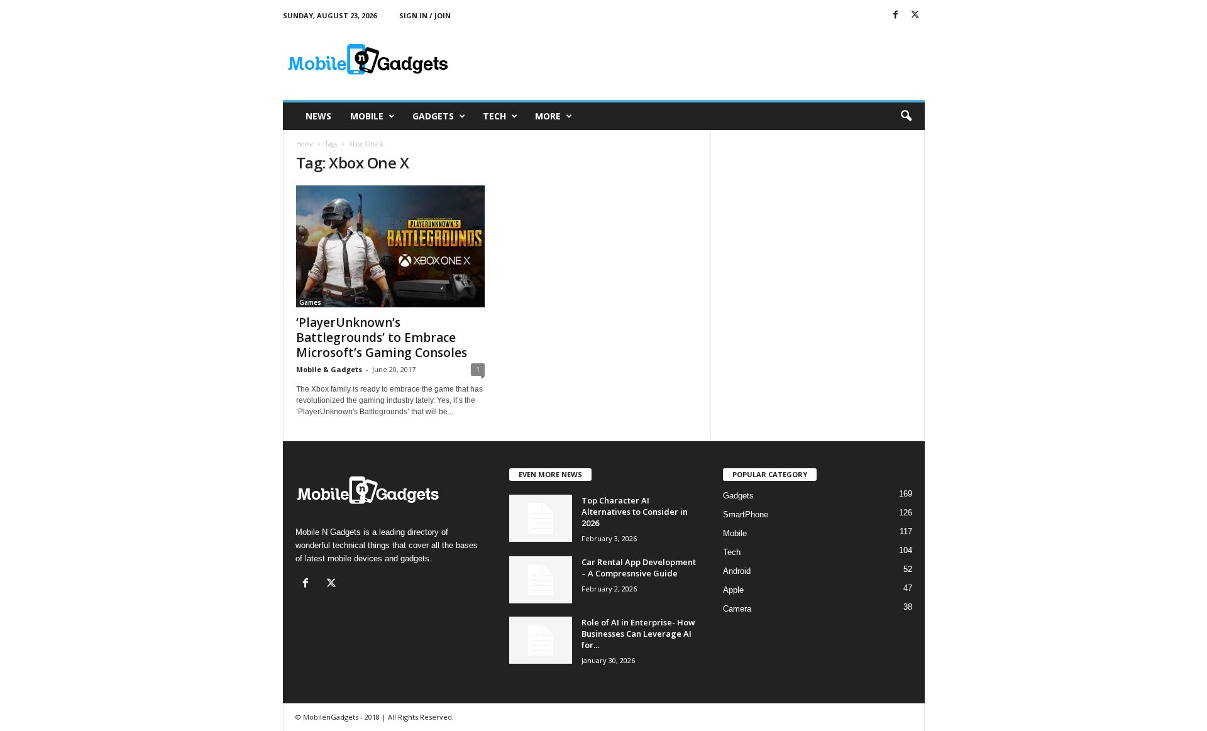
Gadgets (433, 116)
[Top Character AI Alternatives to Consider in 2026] (540, 518)
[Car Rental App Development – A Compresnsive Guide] (540, 579)
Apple (733, 590)
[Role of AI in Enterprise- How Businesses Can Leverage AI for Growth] (540, 640)
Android (737, 571)
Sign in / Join (425, 15)
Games (310, 302)
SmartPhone (745, 514)
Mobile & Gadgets (329, 369)
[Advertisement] (696, 59)
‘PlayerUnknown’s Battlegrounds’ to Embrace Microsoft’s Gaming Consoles (381, 337)
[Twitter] (915, 15)
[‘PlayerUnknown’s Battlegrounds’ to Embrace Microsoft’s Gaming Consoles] (390, 246)
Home (304, 144)
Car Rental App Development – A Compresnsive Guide (638, 567)
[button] (906, 116)
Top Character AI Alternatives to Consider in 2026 (634, 512)
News (318, 116)
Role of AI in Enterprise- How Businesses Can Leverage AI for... (638, 634)
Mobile (366, 116)
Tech (494, 116)
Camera (737, 608)
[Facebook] (895, 15)
